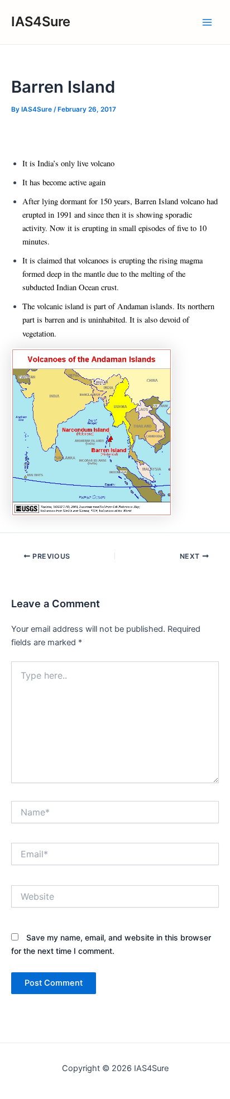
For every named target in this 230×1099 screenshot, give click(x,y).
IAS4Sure (40, 21)
